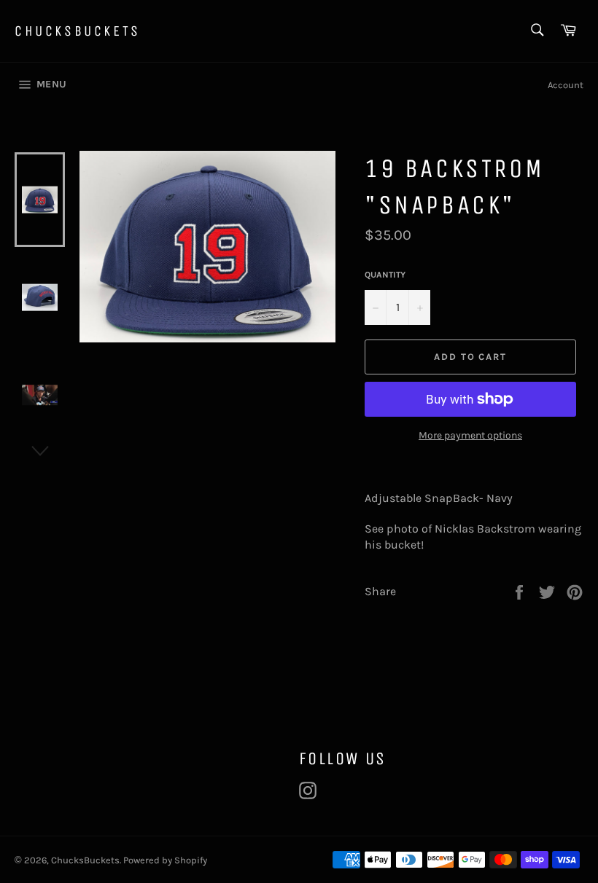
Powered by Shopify (165, 860)
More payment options (470, 435)
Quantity (385, 275)
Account (565, 84)
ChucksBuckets (78, 31)
